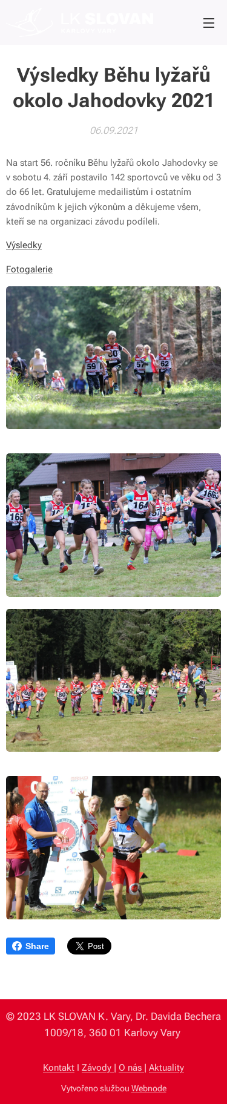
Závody (98, 1067)
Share (37, 946)
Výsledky (24, 245)
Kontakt (58, 1067)
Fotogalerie (29, 269)
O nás (131, 1067)
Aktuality (166, 1067)
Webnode (148, 1088)
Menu (209, 22)
